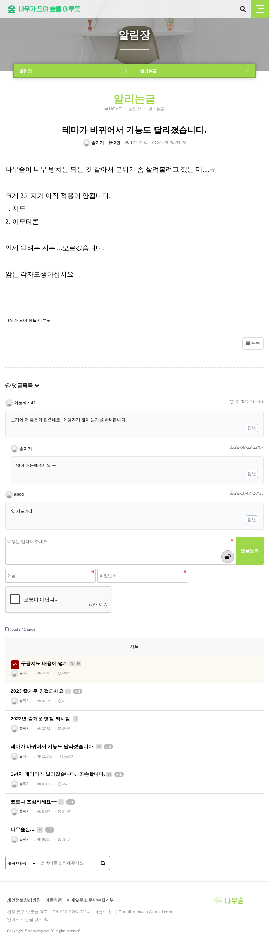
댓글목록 (22, 385)
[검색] (103, 863)
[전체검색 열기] (242, 9)
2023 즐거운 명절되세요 (45, 691)
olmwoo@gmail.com (152, 912)
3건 (116, 142)
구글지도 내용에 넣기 (50, 663)
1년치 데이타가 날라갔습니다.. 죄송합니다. (66, 774)
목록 (255, 343)
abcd (18, 494)
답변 (252, 427)
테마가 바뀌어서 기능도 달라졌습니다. (61, 746)
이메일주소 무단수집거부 (90, 900)
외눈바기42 (24, 402)
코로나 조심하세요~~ (42, 801)
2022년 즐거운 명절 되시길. (44, 718)
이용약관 (53, 900)
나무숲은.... (31, 829)
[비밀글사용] (227, 556)
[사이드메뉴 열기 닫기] (260, 9)
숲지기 (97, 142)
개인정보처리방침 (24, 900)
